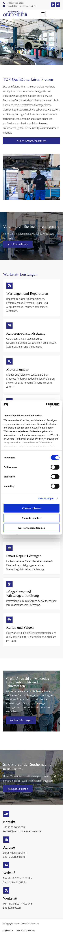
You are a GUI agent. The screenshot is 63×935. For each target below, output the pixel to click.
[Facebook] (53, 4)
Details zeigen (46, 498)
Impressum (8, 930)
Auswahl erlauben (31, 518)
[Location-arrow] (58, 4)
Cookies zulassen (31, 508)
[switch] (55, 467)
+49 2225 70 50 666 (14, 827)
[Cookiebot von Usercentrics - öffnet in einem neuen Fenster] (46, 405)
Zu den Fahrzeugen (21, 720)
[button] (43, 14)
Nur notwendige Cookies (31, 527)
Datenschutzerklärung (25, 930)
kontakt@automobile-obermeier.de (22, 831)
